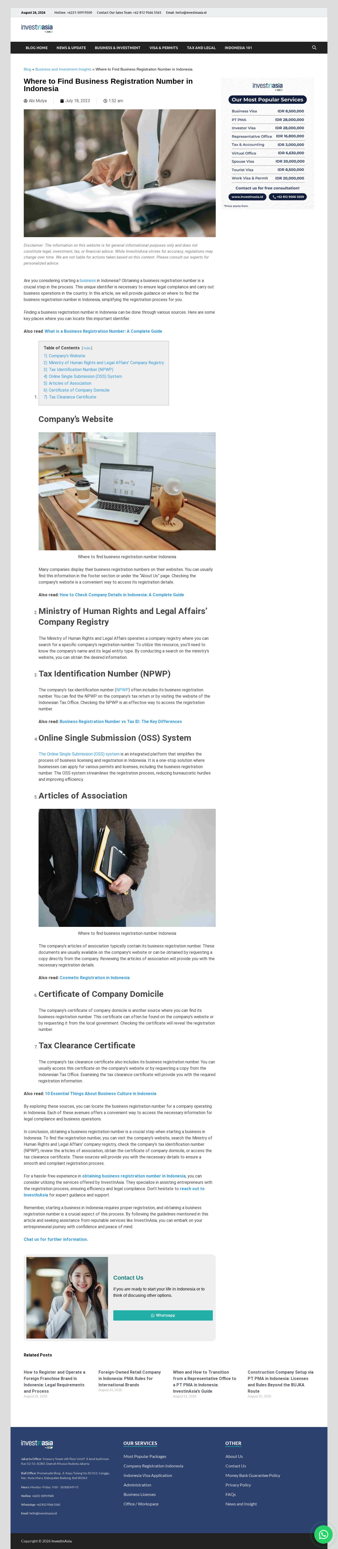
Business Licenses (140, 1494)
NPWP (122, 689)
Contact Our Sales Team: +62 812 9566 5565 (129, 13)
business (88, 280)
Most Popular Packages (145, 1456)
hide (87, 348)
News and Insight (241, 1503)
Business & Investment (117, 48)
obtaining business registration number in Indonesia (134, 1176)
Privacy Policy (238, 1484)
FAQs (231, 1494)
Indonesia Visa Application (148, 1475)
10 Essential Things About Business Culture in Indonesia (100, 1093)
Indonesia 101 (238, 48)
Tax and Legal (201, 48)
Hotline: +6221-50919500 (73, 13)
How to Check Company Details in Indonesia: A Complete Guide (122, 594)
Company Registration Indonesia (153, 1465)
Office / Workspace (141, 1503)
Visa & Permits (163, 48)
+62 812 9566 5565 (48, 1504)
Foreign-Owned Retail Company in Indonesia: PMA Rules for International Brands (129, 1378)
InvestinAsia (61, 1541)
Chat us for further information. (56, 1239)
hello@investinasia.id (43, 1513)
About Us (234, 1456)
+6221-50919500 (43, 1496)
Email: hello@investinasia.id (186, 13)
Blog (27, 69)
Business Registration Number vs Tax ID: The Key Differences (121, 721)
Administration (137, 1484)
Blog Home (37, 48)
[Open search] (314, 48)
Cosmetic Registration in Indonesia (95, 977)
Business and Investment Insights (63, 69)
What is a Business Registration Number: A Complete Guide (103, 331)
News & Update (71, 48)
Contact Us (236, 1465)
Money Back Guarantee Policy (253, 1475)
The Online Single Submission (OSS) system (79, 754)
